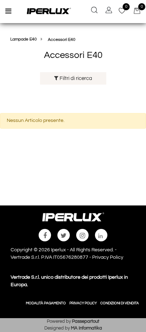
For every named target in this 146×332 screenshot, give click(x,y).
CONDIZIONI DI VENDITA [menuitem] (119, 303)
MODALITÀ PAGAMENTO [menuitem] (46, 303)
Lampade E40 (23, 39)
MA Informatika (86, 328)
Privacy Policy (107, 257)
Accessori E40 (61, 39)
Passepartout (85, 321)
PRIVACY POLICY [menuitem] (83, 303)
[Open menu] (8, 12)
